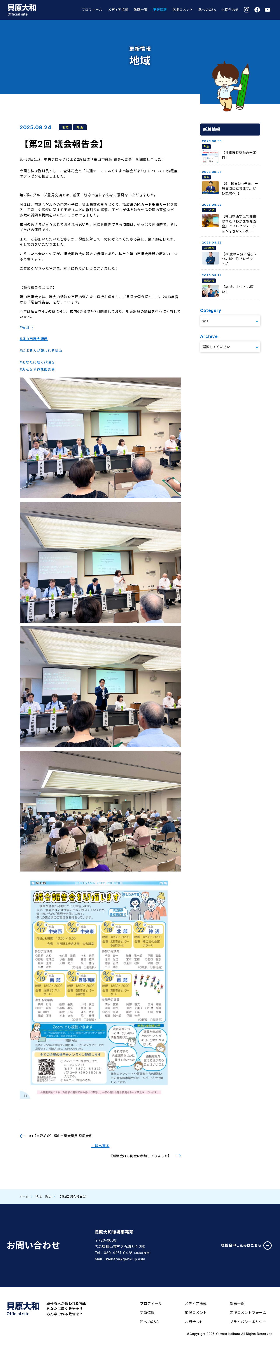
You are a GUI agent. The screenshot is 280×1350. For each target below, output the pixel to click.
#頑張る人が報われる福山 (41, 350)
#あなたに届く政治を (37, 362)
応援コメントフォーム (248, 1312)
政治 (48, 1196)
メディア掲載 (118, 10)
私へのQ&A (207, 10)
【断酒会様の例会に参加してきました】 (140, 1156)
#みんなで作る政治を (37, 369)
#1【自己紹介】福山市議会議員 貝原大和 (61, 1136)
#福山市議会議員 (34, 339)
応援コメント (182, 10)
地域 (39, 1196)
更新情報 (160, 10)
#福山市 (26, 327)
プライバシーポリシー (248, 1322)
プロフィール (92, 10)
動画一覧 (141, 10)
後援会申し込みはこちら (241, 1245)
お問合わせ (230, 10)
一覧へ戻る (100, 1146)
